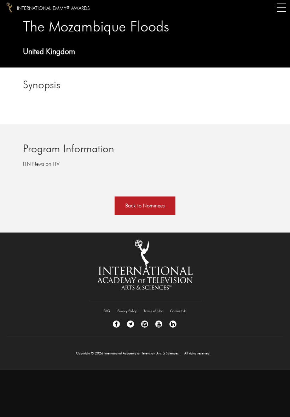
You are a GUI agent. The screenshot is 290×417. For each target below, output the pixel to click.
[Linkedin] (172, 324)
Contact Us (178, 311)
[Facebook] (116, 324)
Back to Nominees (145, 205)
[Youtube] (158, 324)
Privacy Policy (127, 311)
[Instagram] (144, 324)
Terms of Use (153, 311)
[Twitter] (130, 324)
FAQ (107, 311)
